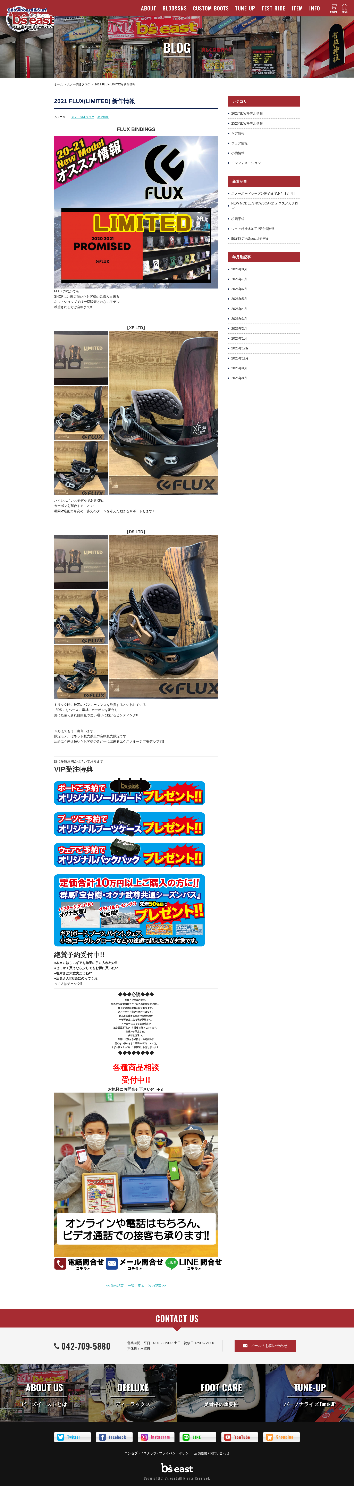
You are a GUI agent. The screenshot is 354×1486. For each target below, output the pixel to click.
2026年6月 (239, 289)
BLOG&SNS (174, 8)
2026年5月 (239, 299)
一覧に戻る (136, 1285)
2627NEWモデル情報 (247, 113)
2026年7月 (239, 279)
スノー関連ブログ (82, 117)
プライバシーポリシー (175, 1453)
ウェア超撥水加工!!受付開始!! (252, 229)
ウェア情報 (239, 143)
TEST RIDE (273, 8)
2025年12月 (240, 348)
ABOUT (148, 8)
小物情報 (237, 153)
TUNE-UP (245, 8)
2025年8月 (239, 378)
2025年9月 (239, 368)
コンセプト (133, 1453)
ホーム (58, 84)
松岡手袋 (237, 219)
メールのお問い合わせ (269, 1346)
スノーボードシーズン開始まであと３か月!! (263, 193)
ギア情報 (103, 117)
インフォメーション (246, 163)
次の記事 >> (157, 1285)
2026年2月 (239, 328)
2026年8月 (239, 269)
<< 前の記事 (115, 1285)
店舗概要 (200, 1453)
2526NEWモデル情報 (247, 123)
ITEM (297, 8)
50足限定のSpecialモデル (250, 238)
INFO (314, 8)
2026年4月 (239, 309)
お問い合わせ (219, 1453)
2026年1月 (239, 338)
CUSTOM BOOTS (211, 8)
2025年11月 (239, 358)
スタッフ (150, 1453)
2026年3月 (239, 318)
